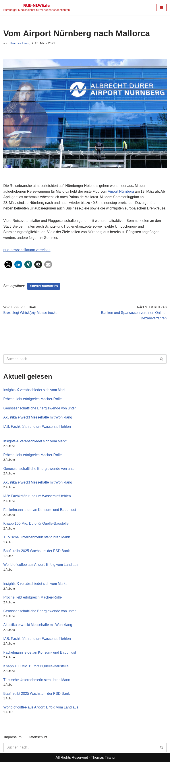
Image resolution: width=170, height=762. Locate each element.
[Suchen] (162, 359)
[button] (8, 264)
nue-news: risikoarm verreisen (26, 250)
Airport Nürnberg (121, 191)
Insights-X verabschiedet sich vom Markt (34, 390)
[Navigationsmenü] (161, 7)
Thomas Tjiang (19, 43)
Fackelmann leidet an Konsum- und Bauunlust (39, 510)
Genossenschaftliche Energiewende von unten (40, 408)
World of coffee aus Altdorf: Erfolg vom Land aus (40, 564)
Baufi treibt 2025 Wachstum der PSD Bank (36, 551)
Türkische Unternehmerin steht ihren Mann (36, 537)
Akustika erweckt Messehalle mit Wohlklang (37, 417)
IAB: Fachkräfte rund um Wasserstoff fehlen (37, 426)
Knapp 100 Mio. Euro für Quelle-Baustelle (36, 523)
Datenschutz (37, 737)
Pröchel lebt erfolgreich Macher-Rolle (32, 399)
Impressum (12, 737)
